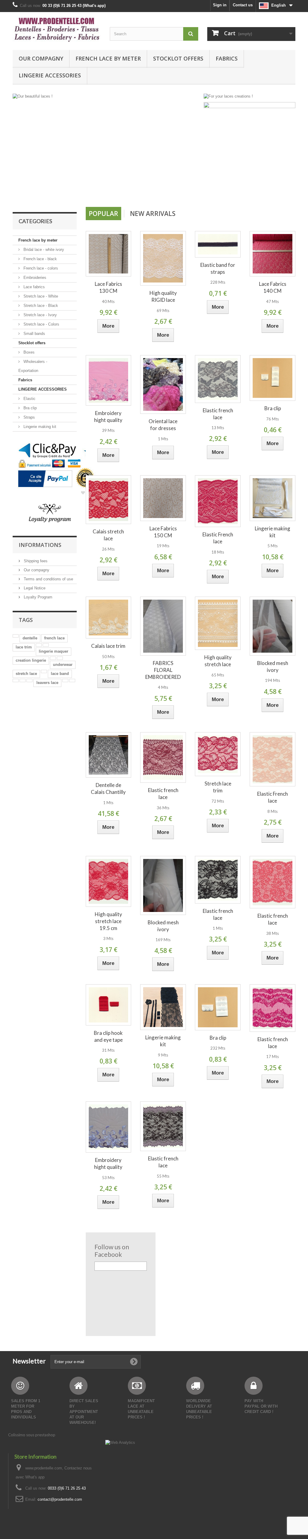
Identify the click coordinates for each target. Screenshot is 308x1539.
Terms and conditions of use (48, 579)
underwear (62, 664)
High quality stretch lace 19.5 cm (108, 921)
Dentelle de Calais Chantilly (108, 788)
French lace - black (39, 259)
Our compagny (41, 58)
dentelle (30, 638)
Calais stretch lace (108, 535)
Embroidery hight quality (108, 416)
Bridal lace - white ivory (43, 249)
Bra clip (29, 408)
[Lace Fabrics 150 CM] (163, 498)
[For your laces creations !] (228, 96)
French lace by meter (108, 58)
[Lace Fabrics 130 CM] (108, 254)
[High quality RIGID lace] (163, 258)
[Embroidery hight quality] (108, 380)
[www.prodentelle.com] (57, 29)
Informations (40, 544)
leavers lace (47, 682)
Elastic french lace (218, 413)
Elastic (28, 398)
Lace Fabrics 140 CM (272, 287)
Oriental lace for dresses (163, 424)
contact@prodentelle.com (60, 1499)
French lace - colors (40, 268)
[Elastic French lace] (218, 501)
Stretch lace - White (40, 296)
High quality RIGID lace (163, 296)
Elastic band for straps (217, 268)
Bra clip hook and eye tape (108, 1036)
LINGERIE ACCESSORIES (50, 75)
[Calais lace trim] (108, 617)
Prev (175, 191)
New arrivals (152, 213)
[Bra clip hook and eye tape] (108, 1004)
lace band (60, 673)
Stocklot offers (178, 58)
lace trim (24, 647)
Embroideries (34, 277)
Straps (28, 417)
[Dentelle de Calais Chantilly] (108, 755)
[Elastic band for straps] (218, 244)
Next (190, 191)
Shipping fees (35, 561)
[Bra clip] (272, 378)
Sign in (219, 5)
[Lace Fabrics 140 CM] (272, 254)
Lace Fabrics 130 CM (108, 287)
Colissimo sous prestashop (31, 1434)
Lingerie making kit (39, 426)
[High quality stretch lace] (218, 623)
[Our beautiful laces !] (107, 148)
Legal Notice (34, 588)
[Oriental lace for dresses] (163, 384)
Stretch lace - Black (40, 305)
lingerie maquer (53, 651)
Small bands (33, 333)
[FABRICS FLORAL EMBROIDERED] (163, 626)
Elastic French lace (217, 538)
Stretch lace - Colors (40, 324)
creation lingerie (31, 660)
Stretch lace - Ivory (39, 315)
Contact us (243, 5)
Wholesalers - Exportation (32, 366)
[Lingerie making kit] (272, 498)
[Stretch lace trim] (218, 754)
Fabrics (227, 58)
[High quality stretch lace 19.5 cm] (108, 881)
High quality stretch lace (218, 660)
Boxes (28, 352)
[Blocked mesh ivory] (272, 626)
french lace (54, 638)
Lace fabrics (33, 287)
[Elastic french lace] (218, 379)
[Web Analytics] (120, 1442)
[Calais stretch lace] (108, 499)
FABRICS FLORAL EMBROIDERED (163, 670)
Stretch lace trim (218, 787)
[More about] (16, 636)
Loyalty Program (37, 597)
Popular (103, 213)
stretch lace (26, 673)
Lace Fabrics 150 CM (163, 531)
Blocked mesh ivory (272, 666)
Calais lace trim (108, 646)
